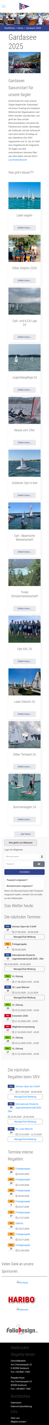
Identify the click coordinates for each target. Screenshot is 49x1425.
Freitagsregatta (19, 944)
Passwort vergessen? (17, 880)
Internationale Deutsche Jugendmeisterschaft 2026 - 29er (28, 957)
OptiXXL (20, 1223)
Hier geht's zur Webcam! (20, 843)
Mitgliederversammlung (23, 1027)
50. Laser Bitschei (20, 987)
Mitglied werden (18, 1422)
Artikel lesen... (24, 228)
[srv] (24, 6)
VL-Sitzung (17, 976)
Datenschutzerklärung (21, 1406)
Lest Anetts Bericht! (17, 160)
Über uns (15, 1418)
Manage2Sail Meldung (25, 937)
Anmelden (25, 872)
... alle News (24, 834)
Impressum (16, 1402)
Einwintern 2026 (20, 1016)
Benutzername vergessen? (20, 886)
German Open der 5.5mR (24, 926)
